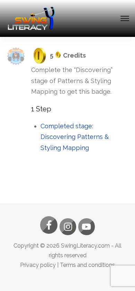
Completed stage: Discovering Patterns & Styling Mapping (74, 136)
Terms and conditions (87, 265)
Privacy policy (38, 265)
